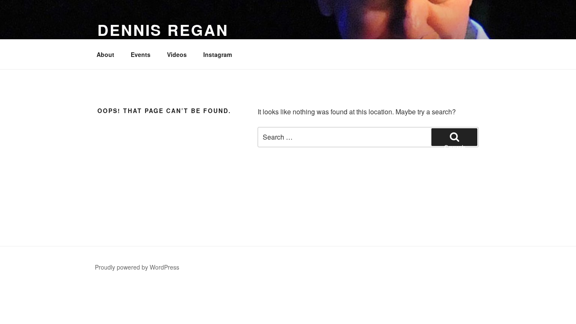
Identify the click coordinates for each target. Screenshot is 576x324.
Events (141, 54)
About (105, 54)
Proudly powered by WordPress (137, 267)
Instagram (217, 54)
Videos (177, 54)
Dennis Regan (163, 29)
